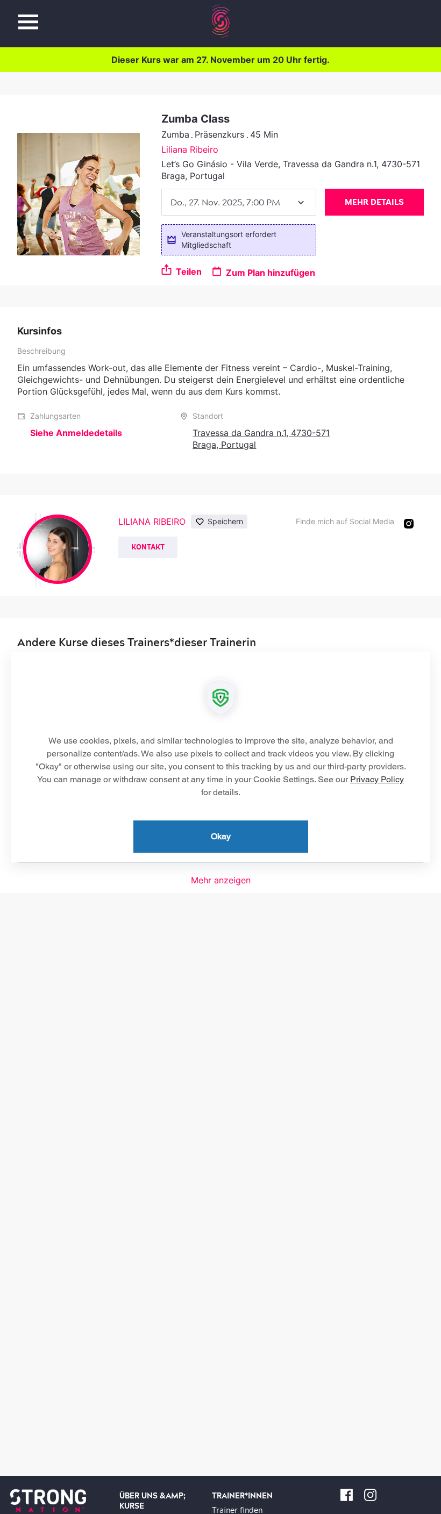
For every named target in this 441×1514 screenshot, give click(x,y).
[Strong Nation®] (220, 21)
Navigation (28, 16)
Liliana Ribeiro (189, 149)
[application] (220, 757)
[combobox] (238, 202)
